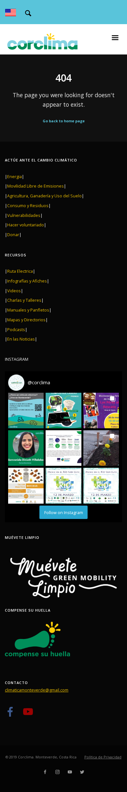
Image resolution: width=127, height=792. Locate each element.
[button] (26, 410)
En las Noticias (21, 339)
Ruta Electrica (20, 271)
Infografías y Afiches (27, 281)
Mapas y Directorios (26, 320)
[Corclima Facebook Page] (10, 714)
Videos (14, 291)
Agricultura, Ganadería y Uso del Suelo (44, 196)
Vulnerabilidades (23, 215)
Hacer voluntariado (25, 225)
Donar (13, 234)
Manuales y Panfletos (28, 310)
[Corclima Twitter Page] (82, 772)
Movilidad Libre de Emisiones (35, 186)
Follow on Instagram (63, 512)
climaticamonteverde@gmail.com (36, 690)
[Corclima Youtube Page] (28, 714)
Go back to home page (64, 120)
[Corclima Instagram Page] (57, 772)
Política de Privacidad (102, 756)
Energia (14, 176)
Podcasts (16, 329)
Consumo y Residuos (28, 205)
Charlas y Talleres (24, 300)
